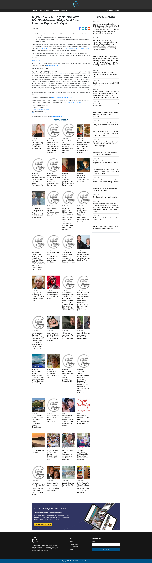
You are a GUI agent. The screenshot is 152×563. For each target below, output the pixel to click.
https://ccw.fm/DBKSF (52, 65)
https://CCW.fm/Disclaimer (75, 102)
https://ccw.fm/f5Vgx (42, 48)
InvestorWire (60, 73)
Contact (72, 549)
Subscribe (106, 549)
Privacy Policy (74, 544)
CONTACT (64, 10)
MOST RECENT (44, 10)
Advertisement (74, 546)
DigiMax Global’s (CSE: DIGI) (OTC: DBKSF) (77, 48)
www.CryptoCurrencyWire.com (40, 109)
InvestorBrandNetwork (57, 116)
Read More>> (36, 60)
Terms (71, 541)
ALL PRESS (55, 10)
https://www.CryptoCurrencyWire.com (61, 97)
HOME (35, 10)
